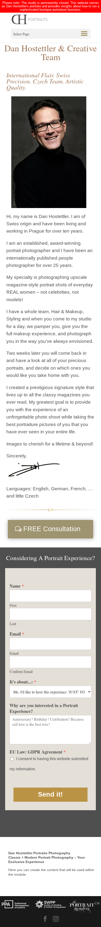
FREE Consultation (51, 529)
